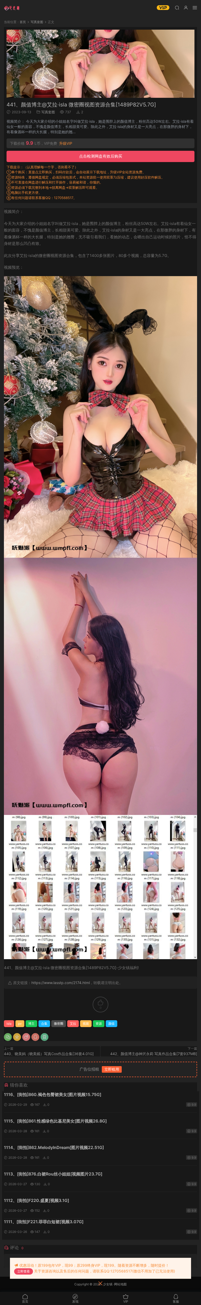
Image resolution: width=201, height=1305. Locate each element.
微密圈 (58, 1023)
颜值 (111, 1023)
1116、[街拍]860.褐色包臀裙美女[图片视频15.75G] (52, 1094)
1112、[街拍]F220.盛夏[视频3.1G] (36, 1200)
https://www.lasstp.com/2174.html (60, 982)
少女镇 (108, 1284)
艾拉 (73, 1023)
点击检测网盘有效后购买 (100, 156)
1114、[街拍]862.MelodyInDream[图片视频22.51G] (54, 1147)
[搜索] (177, 7)
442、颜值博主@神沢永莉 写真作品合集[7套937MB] (153, 1053)
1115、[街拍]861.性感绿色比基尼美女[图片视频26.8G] (55, 1121)
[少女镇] (12, 8)
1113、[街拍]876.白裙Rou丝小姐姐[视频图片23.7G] (53, 1174)
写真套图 (48, 112)
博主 (31, 1023)
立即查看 (23, 1271)
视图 (86, 1023)
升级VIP (65, 143)
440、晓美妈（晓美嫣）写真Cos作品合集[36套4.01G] (49, 1053)
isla (9, 1023)
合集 (44, 1023)
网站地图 (120, 1284)
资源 (99, 1023)
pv (20, 1023)
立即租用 (111, 1069)
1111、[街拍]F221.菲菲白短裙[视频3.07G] (43, 1221)
